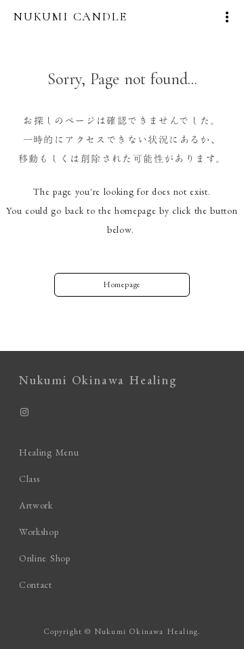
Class (29, 478)
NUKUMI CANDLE (70, 16)
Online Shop (44, 558)
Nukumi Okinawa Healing (98, 380)
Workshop (39, 531)
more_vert (227, 17)
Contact (35, 584)
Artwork (36, 505)
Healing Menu (49, 452)
